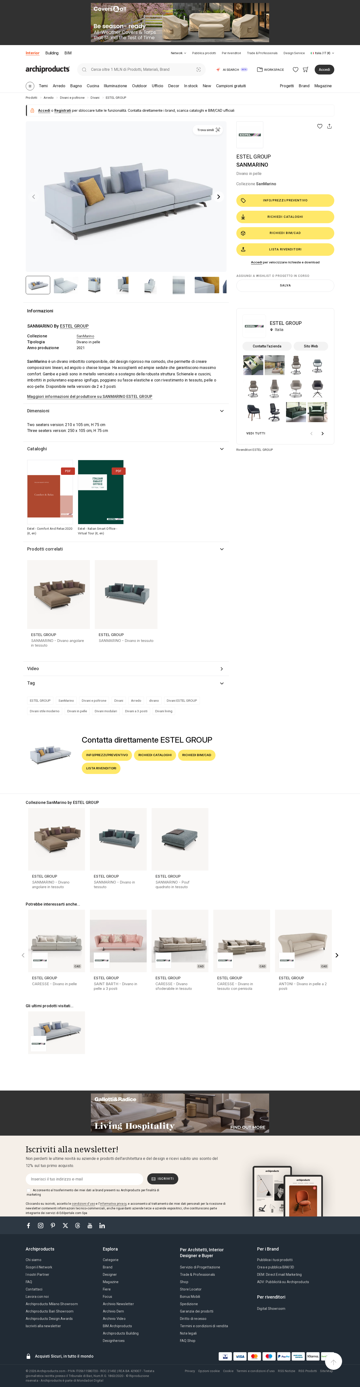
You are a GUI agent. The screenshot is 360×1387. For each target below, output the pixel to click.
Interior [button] (32, 52)
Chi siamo (33, 1260)
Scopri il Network (39, 1267)
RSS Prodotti (308, 1371)
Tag (31, 683)
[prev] (311, 434)
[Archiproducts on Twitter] (66, 1225)
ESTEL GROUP (253, 157)
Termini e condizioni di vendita (204, 1326)
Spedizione (189, 1304)
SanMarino (266, 184)
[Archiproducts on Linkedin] (102, 1225)
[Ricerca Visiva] (199, 69)
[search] (84, 69)
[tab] (185, 53)
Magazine (111, 1282)
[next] (322, 434)
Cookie (228, 1371)
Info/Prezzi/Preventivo (285, 200)
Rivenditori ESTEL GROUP (254, 450)
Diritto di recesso (193, 1319)
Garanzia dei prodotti (196, 1311)
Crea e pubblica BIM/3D (275, 1267)
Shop (184, 1282)
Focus (107, 1297)
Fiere (107, 1289)
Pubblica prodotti (204, 53)
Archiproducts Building (121, 1333)
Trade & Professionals (262, 53)
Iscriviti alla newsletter (43, 1326)
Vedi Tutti (255, 433)
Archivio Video (114, 1319)
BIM (68, 52)
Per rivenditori (231, 53)
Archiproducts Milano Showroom (52, 1304)
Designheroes (114, 1341)
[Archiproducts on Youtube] (90, 1225)
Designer (110, 1275)
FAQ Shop (188, 1341)
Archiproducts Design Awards (49, 1319)
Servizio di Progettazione (200, 1267)
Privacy (190, 1371)
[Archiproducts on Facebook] (30, 1225)
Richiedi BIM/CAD (285, 233)
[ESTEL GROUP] (249, 134)
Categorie (111, 1260)
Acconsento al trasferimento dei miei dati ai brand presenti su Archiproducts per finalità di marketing (93, 1192)
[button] (178, 53)
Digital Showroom (271, 1309)
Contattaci (34, 1289)
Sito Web (311, 346)
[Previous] (33, 196)
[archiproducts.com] (48, 69)
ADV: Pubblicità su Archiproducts (283, 1282)
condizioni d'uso (83, 1203)
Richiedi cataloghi (285, 217)
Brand (107, 1267)
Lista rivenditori (285, 249)
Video (33, 668)
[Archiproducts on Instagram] (41, 1225)
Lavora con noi (37, 1297)
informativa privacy (113, 1203)
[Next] (218, 196)
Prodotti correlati (45, 549)
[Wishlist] (296, 69)
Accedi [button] (324, 70)
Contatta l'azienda (267, 346)
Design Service (294, 53)
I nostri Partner (37, 1275)
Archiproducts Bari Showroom (49, 1311)
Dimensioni (38, 410)
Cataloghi (37, 448)
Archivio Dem (113, 1311)
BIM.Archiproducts (117, 1326)
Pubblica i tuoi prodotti (275, 1260)
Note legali (188, 1333)
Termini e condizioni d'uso (256, 1371)
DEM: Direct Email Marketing (279, 1275)
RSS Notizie (286, 1371)
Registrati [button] (62, 110)
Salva (285, 285)
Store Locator (191, 1289)
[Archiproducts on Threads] (78, 1225)
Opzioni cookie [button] (209, 1371)
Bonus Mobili (190, 1297)
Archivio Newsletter (118, 1304)
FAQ (29, 1282)
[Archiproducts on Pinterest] (53, 1225)
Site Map (326, 1371)
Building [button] (51, 52)
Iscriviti (166, 1178)
